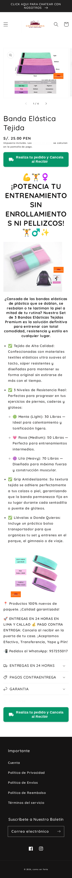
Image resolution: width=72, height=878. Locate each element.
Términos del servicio (26, 803)
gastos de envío (43, 142)
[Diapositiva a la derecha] (45, 103)
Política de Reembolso (27, 793)
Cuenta (14, 763)
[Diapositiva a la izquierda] (26, 103)
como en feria (40, 869)
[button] (6, 24)
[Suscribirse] (59, 831)
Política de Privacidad (26, 773)
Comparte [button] (17, 701)
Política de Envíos (23, 783)
